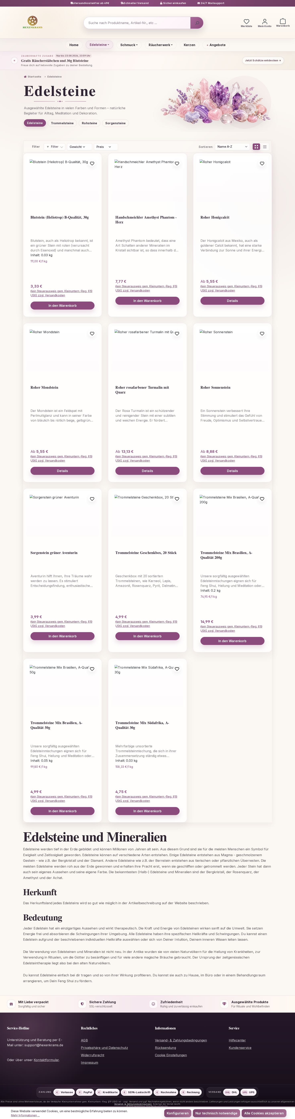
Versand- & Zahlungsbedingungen (181, 1040)
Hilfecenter (237, 1040)
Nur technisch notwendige (216, 1113)
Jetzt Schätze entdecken (263, 60)
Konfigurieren (178, 1113)
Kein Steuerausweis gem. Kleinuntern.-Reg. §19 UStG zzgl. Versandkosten (61, 293)
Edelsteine (35, 123)
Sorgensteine (115, 123)
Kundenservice (240, 1048)
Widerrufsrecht (92, 1055)
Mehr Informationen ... (25, 1115)
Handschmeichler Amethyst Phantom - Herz (146, 220)
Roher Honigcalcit (214, 217)
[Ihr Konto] (265, 23)
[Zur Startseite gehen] (32, 22)
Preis (100, 147)
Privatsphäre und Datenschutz (104, 1048)
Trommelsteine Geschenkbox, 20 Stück (146, 552)
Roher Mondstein (44, 387)
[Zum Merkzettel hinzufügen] (91, 162)
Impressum (89, 1062)
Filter (55, 146)
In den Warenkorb (63, 306)
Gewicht (76, 147)
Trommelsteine (62, 123)
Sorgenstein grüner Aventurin (54, 552)
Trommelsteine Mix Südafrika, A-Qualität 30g (142, 725)
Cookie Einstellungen (171, 1055)
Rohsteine (89, 123)
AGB (84, 1040)
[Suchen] (196, 23)
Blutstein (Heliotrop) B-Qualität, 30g (60, 217)
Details (232, 301)
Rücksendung (165, 1048)
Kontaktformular (46, 1060)
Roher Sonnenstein (215, 387)
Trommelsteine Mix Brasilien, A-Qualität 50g (56, 725)
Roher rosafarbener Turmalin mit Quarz (142, 390)
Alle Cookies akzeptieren (264, 1113)
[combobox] (137, 23)
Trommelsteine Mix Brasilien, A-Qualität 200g (226, 555)
